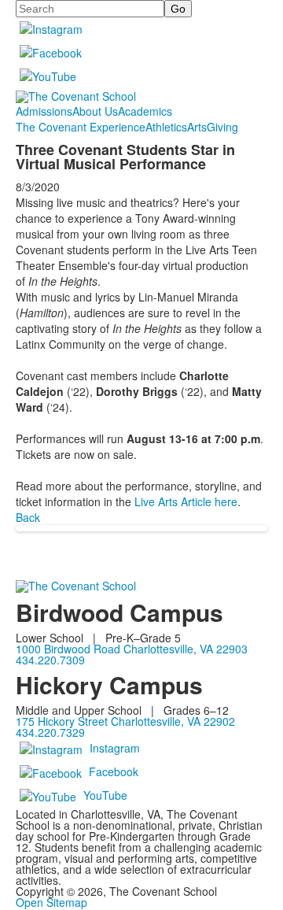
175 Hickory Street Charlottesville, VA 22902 (125, 721)
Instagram (115, 747)
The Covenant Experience (80, 127)
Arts (197, 127)
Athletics (166, 127)
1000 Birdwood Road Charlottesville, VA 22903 (132, 649)
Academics (145, 111)
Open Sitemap (51, 902)
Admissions (44, 111)
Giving (222, 127)
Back (28, 517)
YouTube (105, 794)
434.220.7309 (50, 660)
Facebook (113, 771)
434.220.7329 (50, 732)
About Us (95, 111)
